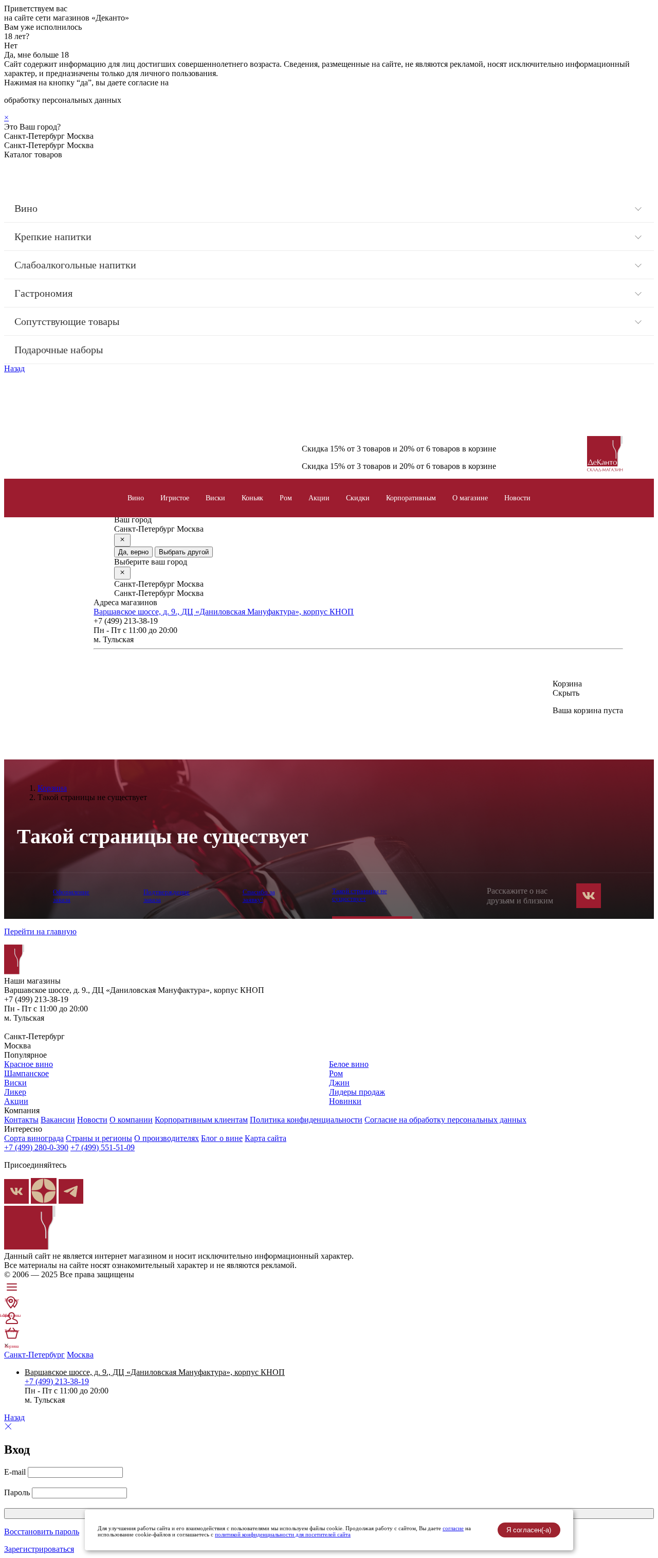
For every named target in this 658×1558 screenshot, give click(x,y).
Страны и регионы (99, 1138)
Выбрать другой (184, 552)
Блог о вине (222, 1138)
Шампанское (26, 1073)
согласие (453, 1528)
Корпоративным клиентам (201, 1119)
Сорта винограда (34, 1138)
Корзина (52, 788)
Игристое (174, 498)
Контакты (21, 1119)
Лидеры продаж (357, 1092)
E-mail (15, 1472)
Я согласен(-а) (528, 1530)
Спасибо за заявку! (259, 895)
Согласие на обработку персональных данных (445, 1119)
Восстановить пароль (41, 1531)
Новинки (345, 1101)
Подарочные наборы (58, 349)
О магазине (470, 498)
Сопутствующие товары (66, 321)
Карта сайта (265, 1138)
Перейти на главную (40, 931)
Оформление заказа (71, 895)
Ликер (15, 1092)
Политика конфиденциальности (306, 1119)
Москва (80, 1354)
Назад (14, 368)
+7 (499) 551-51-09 (102, 1147)
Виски (215, 498)
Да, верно (133, 552)
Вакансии (58, 1119)
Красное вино (28, 1064)
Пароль (17, 1492)
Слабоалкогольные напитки (75, 264)
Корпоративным (411, 498)
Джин (339, 1082)
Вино (26, 208)
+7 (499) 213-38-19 (57, 1381)
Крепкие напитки (53, 236)
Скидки (358, 498)
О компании (131, 1119)
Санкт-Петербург (34, 1354)
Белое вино (349, 1064)
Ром (286, 498)
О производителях (166, 1138)
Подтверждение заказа (166, 895)
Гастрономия (43, 293)
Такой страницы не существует (359, 894)
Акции (319, 498)
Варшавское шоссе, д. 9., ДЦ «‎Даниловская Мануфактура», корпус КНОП (224, 611)
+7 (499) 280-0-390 (36, 1147)
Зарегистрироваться (39, 1549)
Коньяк (252, 498)
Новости (517, 498)
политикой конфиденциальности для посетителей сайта (283, 1534)
